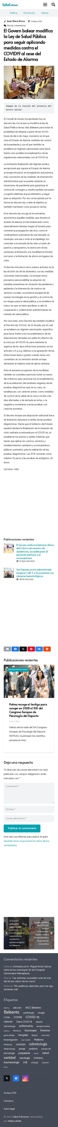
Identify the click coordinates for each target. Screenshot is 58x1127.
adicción (17, 1008)
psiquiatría (24, 1053)
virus (5, 1067)
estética (6, 1031)
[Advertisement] (29, 504)
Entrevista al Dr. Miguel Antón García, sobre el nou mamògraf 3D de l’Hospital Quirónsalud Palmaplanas (27, 970)
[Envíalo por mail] (7, 649)
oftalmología (9, 1049)
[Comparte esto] (15, 649)
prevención (46, 1049)
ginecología (9, 1035)
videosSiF (45, 1062)
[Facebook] (16, 1078)
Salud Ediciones (21, 1117)
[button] (45, 5)
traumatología (11, 1062)
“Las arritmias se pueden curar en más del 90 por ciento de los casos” (27, 979)
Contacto (8, 1101)
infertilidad (45, 1035)
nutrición (21, 1044)
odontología (38, 1044)
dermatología (9, 1026)
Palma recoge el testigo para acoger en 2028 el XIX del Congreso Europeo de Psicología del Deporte (28, 710)
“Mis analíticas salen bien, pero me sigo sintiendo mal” (28, 988)
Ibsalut (35, 1035)
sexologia (24, 1058)
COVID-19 (32, 1017)
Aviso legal (9, 1109)
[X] (7, 1078)
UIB (25, 1062)
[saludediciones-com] (10, 4)
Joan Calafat (25, 1040)
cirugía (41, 1013)
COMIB (18, 1017)
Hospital (23, 1035)
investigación (11, 1040)
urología (34, 1062)
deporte (39, 1022)
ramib (36, 1053)
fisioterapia (31, 1030)
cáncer (8, 1021)
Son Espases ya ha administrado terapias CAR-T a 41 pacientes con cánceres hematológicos (35, 573)
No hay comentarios (16, 25)
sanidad (10, 1058)
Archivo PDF (10, 1093)
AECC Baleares (33, 1008)
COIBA (7, 1017)
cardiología (28, 1013)
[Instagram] (25, 1078)
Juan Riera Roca (16, 21)
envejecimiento (43, 1026)
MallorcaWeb (14, 1121)
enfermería (26, 1026)
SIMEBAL (38, 1058)
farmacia (17, 1030)
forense (45, 1030)
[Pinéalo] (31, 649)
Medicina (8, 1044)
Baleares (11, 1012)
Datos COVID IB (24, 1022)
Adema (6, 1008)
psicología (9, 1053)
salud (45, 1053)
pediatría (33, 1049)
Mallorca (38, 1039)
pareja (22, 1049)
